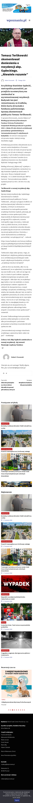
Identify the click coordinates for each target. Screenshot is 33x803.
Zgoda (17, 800)
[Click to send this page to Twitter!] (6, 373)
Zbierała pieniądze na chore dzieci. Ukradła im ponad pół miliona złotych (8, 385)
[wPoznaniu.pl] (16, 20)
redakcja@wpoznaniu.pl (8, 764)
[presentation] (2, 690)
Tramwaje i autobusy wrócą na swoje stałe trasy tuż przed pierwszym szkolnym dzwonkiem (15, 474)
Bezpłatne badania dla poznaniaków (25, 382)
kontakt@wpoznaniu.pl (17, 368)
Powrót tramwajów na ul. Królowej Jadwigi (15, 451)
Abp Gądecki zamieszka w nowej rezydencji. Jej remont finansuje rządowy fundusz (16, 342)
